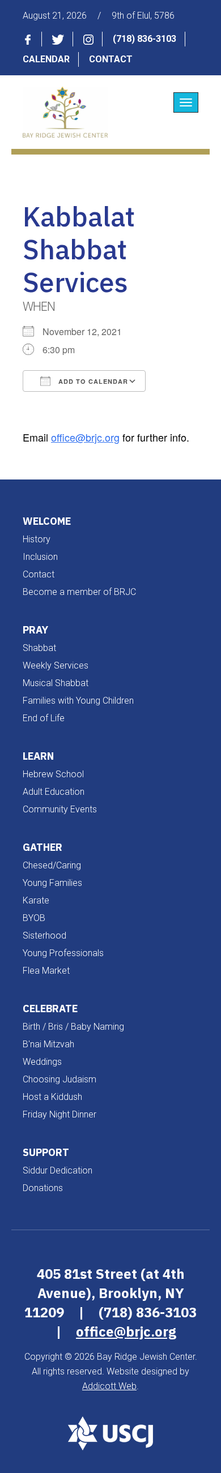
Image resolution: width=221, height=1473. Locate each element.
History (36, 539)
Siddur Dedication (57, 1170)
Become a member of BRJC (79, 591)
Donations (43, 1188)
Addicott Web (109, 1386)
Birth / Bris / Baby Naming (73, 1026)
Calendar (46, 59)
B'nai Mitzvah (48, 1044)
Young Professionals (63, 953)
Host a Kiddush (52, 1096)
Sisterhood (44, 935)
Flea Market (46, 970)
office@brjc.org (85, 437)
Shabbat (39, 648)
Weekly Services (55, 665)
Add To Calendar (92, 381)
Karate (36, 900)
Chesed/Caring (52, 865)
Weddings (42, 1061)
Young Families (52, 882)
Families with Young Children (78, 700)
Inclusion (40, 556)
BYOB (34, 918)
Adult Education (53, 791)
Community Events (60, 809)
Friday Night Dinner (59, 1114)
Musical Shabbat (55, 683)
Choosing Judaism (59, 1079)
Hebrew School (53, 774)
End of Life (44, 718)
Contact (111, 59)
